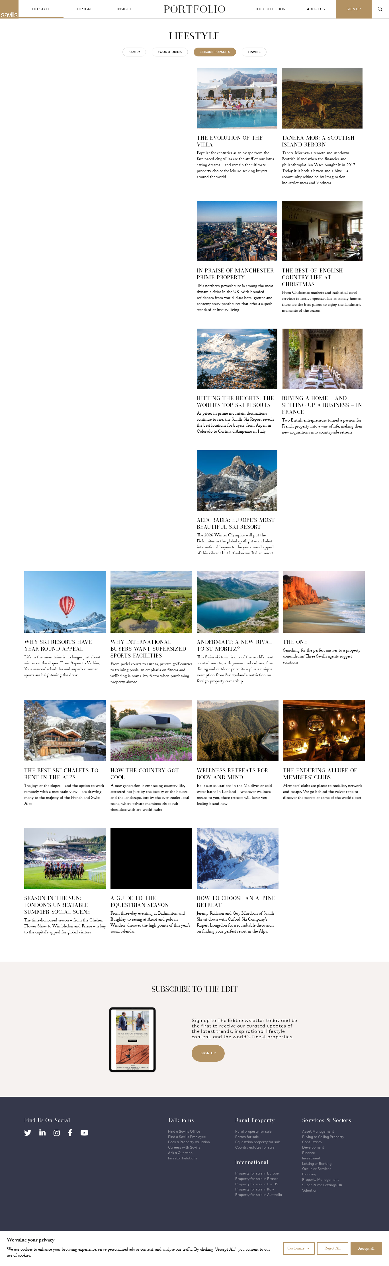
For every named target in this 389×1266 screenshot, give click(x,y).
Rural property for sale (253, 1131)
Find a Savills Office (184, 1131)
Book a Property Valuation (189, 1142)
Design (84, 9)
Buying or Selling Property (323, 1137)
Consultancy (312, 1142)
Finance (308, 1153)
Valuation (309, 1190)
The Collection (270, 9)
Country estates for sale (255, 1147)
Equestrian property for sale (258, 1142)
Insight (124, 9)
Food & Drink (170, 52)
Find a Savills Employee (187, 1137)
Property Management (320, 1179)
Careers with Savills (184, 1147)
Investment (311, 1158)
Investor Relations (182, 1158)
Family (134, 52)
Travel (254, 52)
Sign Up (208, 1053)
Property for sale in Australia (258, 1194)
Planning (309, 1174)
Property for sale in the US (256, 1184)
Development (313, 1147)
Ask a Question (180, 1153)
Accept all (366, 1249)
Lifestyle (41, 9)
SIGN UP (354, 9)
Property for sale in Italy (254, 1189)
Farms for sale (247, 1137)
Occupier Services (316, 1169)
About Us (316, 9)
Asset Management (318, 1131)
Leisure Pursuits (215, 52)
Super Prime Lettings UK (322, 1185)
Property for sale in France (257, 1179)
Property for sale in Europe (257, 1173)
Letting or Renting (316, 1163)
